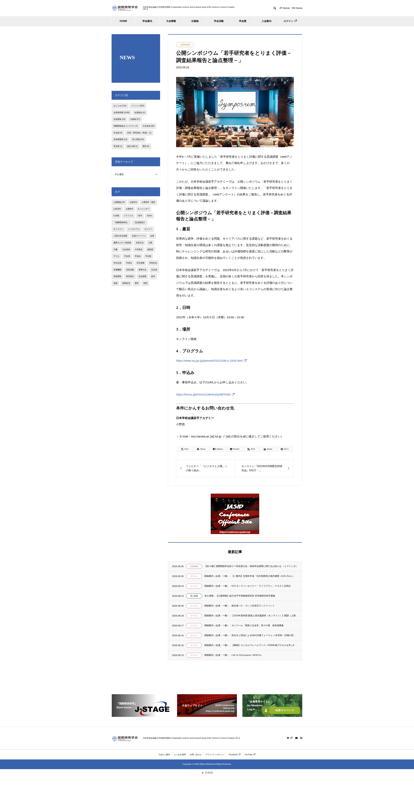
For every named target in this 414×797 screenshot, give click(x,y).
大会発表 (126, 249)
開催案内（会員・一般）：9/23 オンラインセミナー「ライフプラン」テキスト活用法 (247, 586)
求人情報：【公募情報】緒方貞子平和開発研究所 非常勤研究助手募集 (239, 596)
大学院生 (138, 249)
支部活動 (130, 270)
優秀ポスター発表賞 (122, 243)
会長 (152, 236)
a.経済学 (117, 209)
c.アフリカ (128, 216)
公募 (150, 243)
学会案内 (147, 21)
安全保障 (140, 263)
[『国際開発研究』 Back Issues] (142, 715)
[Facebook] (290, 738)
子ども (116, 256)
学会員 (127, 256)
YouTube (249, 754)
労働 (115, 249)
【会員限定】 (140, 222)
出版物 (195, 21)
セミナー (148, 229)
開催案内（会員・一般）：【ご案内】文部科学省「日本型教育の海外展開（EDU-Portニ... (249, 576)
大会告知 (194, 566)
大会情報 (171, 21)
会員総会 (139, 112)
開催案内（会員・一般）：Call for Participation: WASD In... (233, 655)
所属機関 (117, 270)
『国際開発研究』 (121, 222)
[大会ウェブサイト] (207, 715)
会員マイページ (139, 236)
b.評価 (116, 216)
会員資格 (119, 119)
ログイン (288, 21)
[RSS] (301, 738)
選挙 (145, 146)
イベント (194, 576)
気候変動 (117, 276)
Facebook (233, 754)
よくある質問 (180, 754)
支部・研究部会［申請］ (139, 133)
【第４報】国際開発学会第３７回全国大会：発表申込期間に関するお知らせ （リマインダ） (251, 566)
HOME (123, 21)
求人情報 (194, 596)
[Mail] (296, 738)
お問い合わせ (195, 754)
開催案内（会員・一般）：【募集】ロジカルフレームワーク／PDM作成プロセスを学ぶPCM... (251, 645)
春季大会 (142, 270)
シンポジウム (134, 229)
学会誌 (138, 256)
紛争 (153, 276)
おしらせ (120, 106)
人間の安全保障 (120, 236)
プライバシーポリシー (215, 754)
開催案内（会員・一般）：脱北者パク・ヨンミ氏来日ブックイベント (239, 606)
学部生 (129, 263)
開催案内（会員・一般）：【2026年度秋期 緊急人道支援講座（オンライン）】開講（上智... (251, 615)
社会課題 (142, 276)
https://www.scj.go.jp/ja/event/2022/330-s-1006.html (209, 360)
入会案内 (266, 21)
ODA (140, 216)
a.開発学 (129, 209)
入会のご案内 (164, 754)
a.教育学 (133, 202)
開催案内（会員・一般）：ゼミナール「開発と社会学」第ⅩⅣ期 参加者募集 (244, 625)
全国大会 (140, 243)
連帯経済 (126, 283)
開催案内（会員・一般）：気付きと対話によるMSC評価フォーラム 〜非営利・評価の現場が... (251, 635)
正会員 (154, 270)
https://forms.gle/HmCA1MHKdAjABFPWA (203, 394)
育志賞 (118, 146)
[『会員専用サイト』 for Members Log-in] (272, 715)
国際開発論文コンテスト (126, 126)
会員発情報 (185, 45)
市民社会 (153, 263)
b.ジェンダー (143, 209)
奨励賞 (150, 249)
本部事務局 (120, 139)
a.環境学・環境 (148, 202)
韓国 (145, 283)
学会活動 (219, 21)
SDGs (149, 216)
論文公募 (132, 146)
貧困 (115, 283)
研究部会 (130, 276)
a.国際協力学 (119, 202)
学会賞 (242, 21)
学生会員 (117, 263)
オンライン (118, 229)
